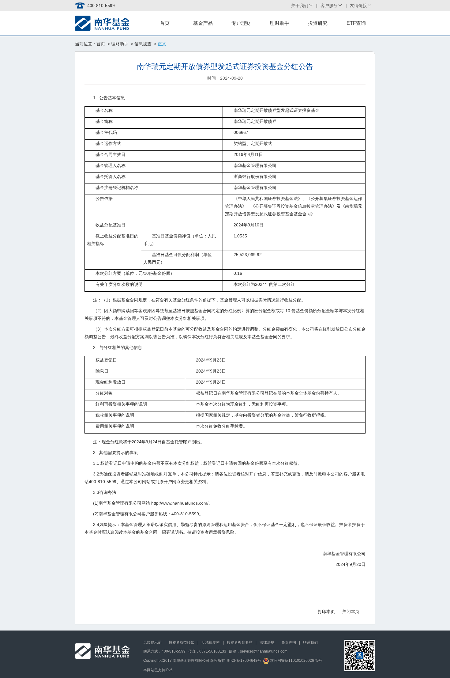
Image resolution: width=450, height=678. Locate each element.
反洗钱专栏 (210, 642)
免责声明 (288, 642)
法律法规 (267, 642)
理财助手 (279, 23)
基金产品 (203, 23)
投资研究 (318, 23)
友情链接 (358, 5)
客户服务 (329, 5)
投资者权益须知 (181, 642)
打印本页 (326, 611)
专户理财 (241, 23)
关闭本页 (350, 611)
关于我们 (299, 5)
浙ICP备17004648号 (244, 660)
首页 (165, 23)
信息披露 (143, 43)
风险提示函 (152, 642)
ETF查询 (356, 23)
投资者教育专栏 (240, 642)
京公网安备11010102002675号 (295, 660)
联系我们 (310, 642)
